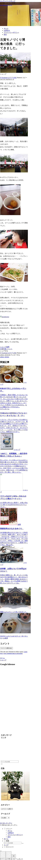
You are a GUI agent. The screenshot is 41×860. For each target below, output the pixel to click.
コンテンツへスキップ (7, 1)
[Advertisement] (16, 684)
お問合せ (11, 833)
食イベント (8, 349)
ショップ (3, 347)
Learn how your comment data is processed (13, 652)
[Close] (13, 856)
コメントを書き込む (6, 648)
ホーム (10, 831)
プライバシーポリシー (15, 835)
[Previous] (3, 854)
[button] (24, 77)
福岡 (7, 347)
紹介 (9, 837)
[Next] (8, 854)
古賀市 (2, 349)
